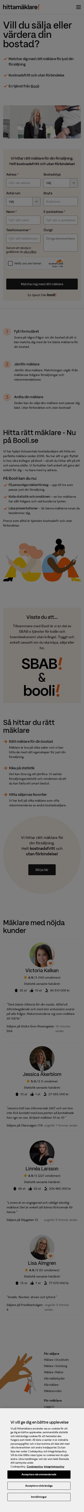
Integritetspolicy (54, 1466)
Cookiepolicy (35, 1466)
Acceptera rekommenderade (38, 1474)
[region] (42, 1460)
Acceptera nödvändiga (39, 1485)
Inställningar (39, 1497)
